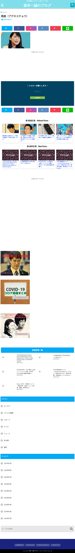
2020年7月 (7, 477)
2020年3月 (7, 505)
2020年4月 (7, 498)
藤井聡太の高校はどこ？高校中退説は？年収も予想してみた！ (10, 137)
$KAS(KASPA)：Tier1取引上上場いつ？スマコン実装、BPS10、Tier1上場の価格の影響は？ (46, 164)
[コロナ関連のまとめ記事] (15, 292)
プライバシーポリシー (43, 545)
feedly (38, 97)
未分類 (6, 440)
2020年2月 (7, 511)
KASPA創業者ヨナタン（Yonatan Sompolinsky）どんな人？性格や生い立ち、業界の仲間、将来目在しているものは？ (64, 165)
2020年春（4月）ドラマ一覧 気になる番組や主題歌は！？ (46, 136)
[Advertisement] (37, 67)
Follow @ (37, 91)
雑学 (5, 447)
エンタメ (7, 406)
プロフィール (55, 545)
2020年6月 (7, 484)
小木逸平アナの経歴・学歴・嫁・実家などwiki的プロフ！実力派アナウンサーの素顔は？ (28, 138)
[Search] (71, 529)
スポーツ (7, 420)
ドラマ (6, 427)
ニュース (7, 433)
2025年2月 (7, 463)
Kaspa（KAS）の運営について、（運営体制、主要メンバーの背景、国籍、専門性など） (26, 385)
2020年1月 (7, 518)
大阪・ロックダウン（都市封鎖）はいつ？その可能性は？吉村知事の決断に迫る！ (64, 137)
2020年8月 (7, 470)
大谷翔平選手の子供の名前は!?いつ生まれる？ (28, 162)
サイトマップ (30, 545)
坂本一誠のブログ (37, 5)
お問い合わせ (19, 545)
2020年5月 (7, 491)
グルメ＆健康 (8, 413)
